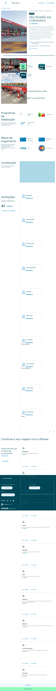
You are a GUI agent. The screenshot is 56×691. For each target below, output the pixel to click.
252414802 (24, 528)
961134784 (24, 676)
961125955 (24, 454)
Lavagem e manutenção (34, 98)
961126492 (24, 577)
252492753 (24, 626)
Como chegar (25, 466)
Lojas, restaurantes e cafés (35, 91)
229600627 (24, 553)
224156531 (24, 603)
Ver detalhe (33, 466)
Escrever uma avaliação (9, 210)
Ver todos (5, 461)
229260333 (24, 651)
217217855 (24, 503)
